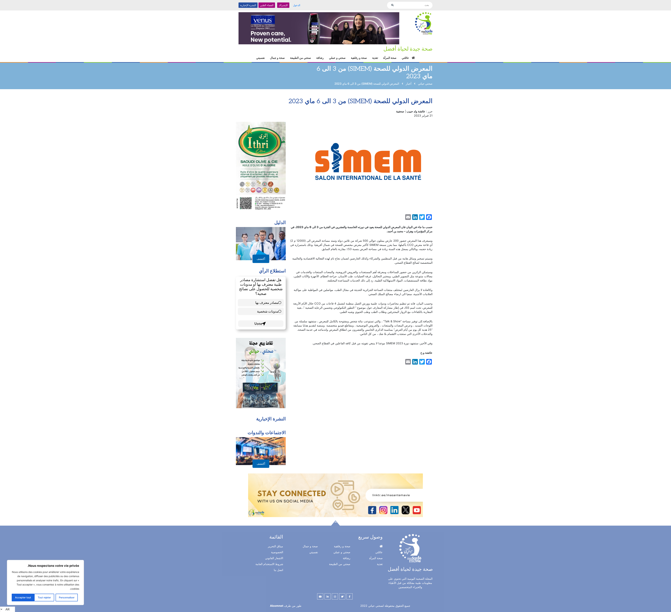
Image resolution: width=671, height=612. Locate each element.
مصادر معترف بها (266, 316)
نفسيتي (260, 62)
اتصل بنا (278, 583)
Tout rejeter (44, 597)
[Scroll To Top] (335, 536)
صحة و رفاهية (359, 62)
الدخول (296, 5)
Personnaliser (66, 597)
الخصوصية (277, 565)
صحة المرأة (389, 62)
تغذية (375, 62)
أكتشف (261, 272)
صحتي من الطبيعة (300, 62)
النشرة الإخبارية (248, 5)
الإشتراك (283, 5)
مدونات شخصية (267, 325)
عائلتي (405, 62)
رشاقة (320, 62)
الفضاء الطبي (266, 5)
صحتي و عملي (337, 62)
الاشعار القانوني (274, 571)
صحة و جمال (277, 62)
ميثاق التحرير (275, 559)
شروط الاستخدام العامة (269, 577)
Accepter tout (23, 597)
